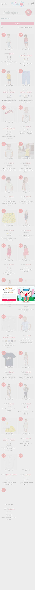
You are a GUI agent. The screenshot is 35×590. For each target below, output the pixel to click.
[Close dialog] (34, 286)
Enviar (8, 299)
